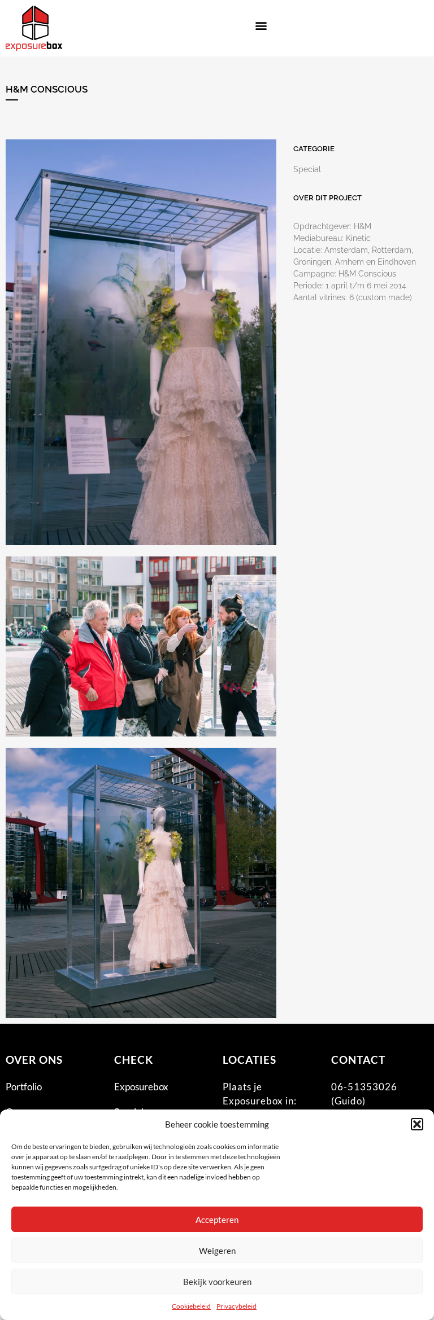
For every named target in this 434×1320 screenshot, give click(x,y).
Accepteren (217, 1219)
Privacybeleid (236, 1306)
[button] (417, 1124)
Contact (358, 1059)
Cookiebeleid (191, 1306)
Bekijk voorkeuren (217, 1282)
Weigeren (217, 1251)
